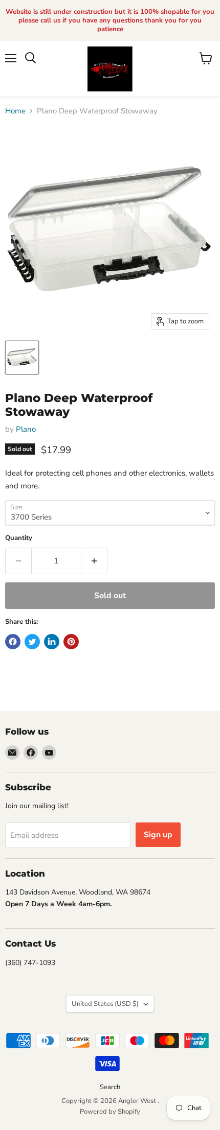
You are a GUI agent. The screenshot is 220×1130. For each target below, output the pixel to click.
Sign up (158, 834)
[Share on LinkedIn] (51, 641)
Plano (26, 429)
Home (15, 111)
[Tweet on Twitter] (32, 641)
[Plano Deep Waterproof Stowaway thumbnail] (22, 357)
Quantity (18, 538)
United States (105, 1003)
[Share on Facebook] (12, 641)
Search (110, 1087)
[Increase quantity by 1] (94, 561)
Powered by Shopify (110, 1111)
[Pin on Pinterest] (71, 641)
